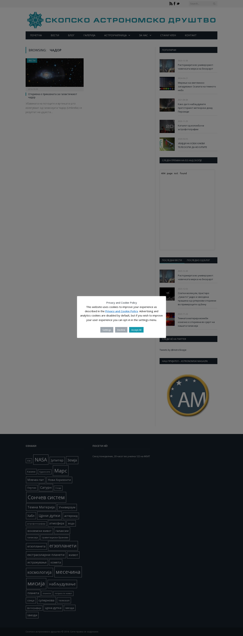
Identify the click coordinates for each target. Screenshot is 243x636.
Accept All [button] (136, 329)
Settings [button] (106, 329)
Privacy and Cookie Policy (121, 311)
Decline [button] (121, 329)
